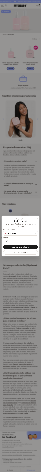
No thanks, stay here (21, 252)
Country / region (9, 230)
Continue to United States (20, 247)
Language (6, 237)
